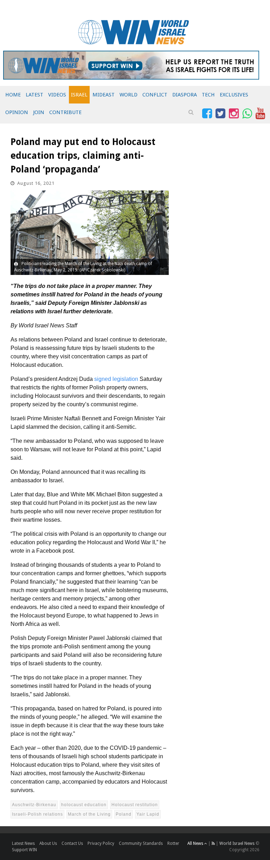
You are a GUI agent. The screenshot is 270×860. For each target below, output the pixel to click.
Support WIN (24, 849)
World (128, 95)
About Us (48, 843)
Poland (123, 814)
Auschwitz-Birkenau (34, 804)
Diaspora (184, 95)
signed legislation (116, 379)
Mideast (103, 95)
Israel (79, 95)
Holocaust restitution (134, 804)
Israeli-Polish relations (37, 814)
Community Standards (141, 843)
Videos (57, 95)
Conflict (154, 95)
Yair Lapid (147, 814)
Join (38, 112)
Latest (34, 95)
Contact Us (72, 843)
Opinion (16, 112)
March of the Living (89, 814)
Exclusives (234, 95)
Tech (208, 95)
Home (13, 95)
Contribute (65, 112)
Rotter (173, 843)
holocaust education (84, 804)
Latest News (23, 843)
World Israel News (237, 843)
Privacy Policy (101, 843)
